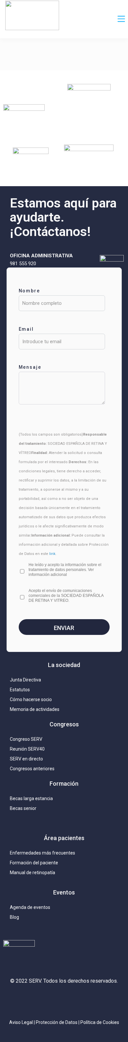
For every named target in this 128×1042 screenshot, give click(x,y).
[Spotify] (103, 1000)
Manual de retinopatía (32, 872)
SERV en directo (26, 758)
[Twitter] (44, 1000)
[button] (121, 19)
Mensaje (30, 367)
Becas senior (23, 808)
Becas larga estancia (31, 798)
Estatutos (20, 689)
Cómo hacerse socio (31, 699)
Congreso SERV (26, 739)
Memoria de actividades (34, 709)
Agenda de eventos (30, 907)
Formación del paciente (34, 862)
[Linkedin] (64, 1000)
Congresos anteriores (32, 768)
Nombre (29, 290)
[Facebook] (83, 1000)
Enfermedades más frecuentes (42, 852)
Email (26, 329)
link (52, 554)
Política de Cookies (99, 1022)
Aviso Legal (21, 1022)
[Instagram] (25, 1000)
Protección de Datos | (58, 1022)
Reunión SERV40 (27, 749)
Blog (14, 917)
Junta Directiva (25, 679)
